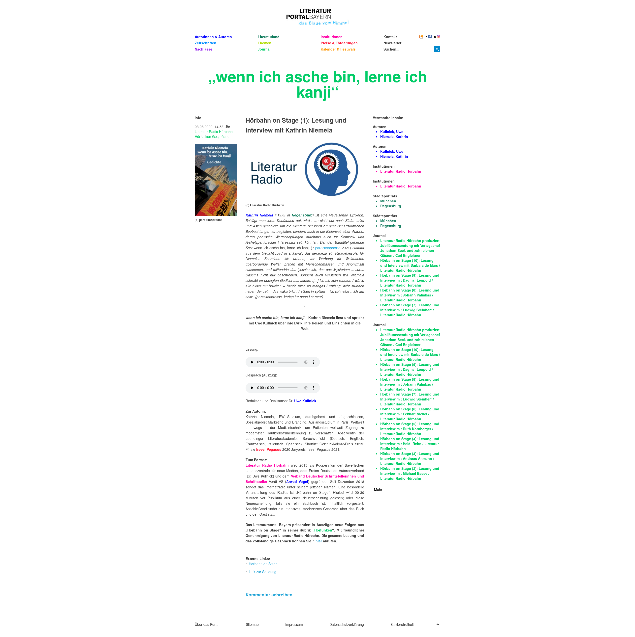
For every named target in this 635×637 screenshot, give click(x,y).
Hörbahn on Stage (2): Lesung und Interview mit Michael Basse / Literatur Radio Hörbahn (409, 473)
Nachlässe (203, 49)
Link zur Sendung (262, 571)
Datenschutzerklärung (346, 624)
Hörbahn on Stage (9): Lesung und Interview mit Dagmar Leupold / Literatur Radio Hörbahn (409, 280)
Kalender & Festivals (338, 49)
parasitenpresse (328, 247)
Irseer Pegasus (268, 449)
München (388, 200)
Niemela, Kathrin (394, 136)
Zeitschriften (205, 42)
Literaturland (269, 36)
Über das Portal (207, 624)
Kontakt (390, 36)
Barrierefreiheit (402, 624)
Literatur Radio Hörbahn (214, 131)
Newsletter (392, 42)
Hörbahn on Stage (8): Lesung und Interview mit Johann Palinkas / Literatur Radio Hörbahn (409, 295)
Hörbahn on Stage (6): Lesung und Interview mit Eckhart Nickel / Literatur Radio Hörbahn (409, 413)
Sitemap (252, 624)
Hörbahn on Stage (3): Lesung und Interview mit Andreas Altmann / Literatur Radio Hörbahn (409, 458)
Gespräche (220, 136)
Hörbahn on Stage (263, 563)
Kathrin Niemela (259, 214)
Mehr (378, 489)
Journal (264, 49)
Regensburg (302, 214)
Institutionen (332, 36)
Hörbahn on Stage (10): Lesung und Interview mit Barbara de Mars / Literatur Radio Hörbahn (410, 265)
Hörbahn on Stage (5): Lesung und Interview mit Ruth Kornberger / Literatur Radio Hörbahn (409, 428)
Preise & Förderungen (339, 42)
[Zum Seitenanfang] (437, 622)
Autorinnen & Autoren (213, 36)
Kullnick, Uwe (391, 131)
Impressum (294, 624)
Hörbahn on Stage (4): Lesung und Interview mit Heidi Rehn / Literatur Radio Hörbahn (409, 443)
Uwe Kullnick (305, 400)
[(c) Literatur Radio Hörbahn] (305, 170)
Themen (264, 42)
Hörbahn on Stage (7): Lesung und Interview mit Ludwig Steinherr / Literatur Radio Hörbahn (409, 309)
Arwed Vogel (297, 481)
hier (319, 540)
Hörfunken (203, 136)
